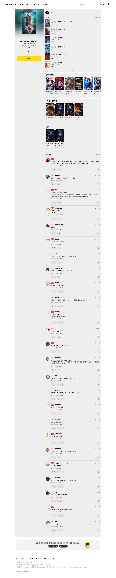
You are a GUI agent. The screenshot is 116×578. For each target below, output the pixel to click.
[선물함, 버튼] (104, 4)
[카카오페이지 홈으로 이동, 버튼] (11, 4)
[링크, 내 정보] (108, 4)
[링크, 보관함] (100, 4)
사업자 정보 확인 (82, 567)
